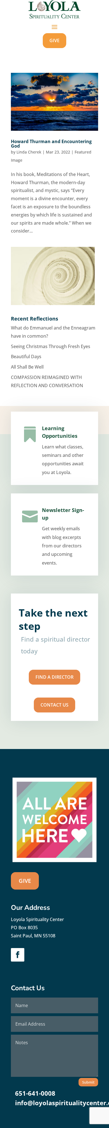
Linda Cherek (28, 152)
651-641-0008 (35, 1093)
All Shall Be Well (27, 367)
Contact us (54, 705)
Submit (88, 1082)
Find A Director (54, 677)
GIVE (54, 40)
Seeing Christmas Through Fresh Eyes (50, 346)
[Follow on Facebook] (17, 955)
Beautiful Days (26, 356)
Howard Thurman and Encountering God (51, 143)
